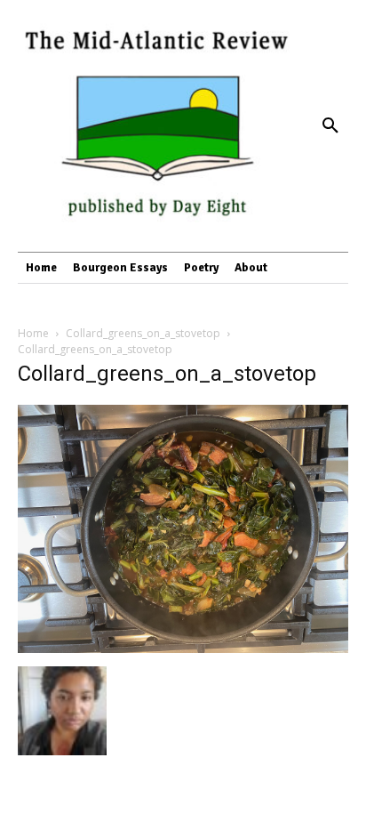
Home (33, 333)
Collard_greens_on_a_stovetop (143, 333)
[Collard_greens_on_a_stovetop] (183, 648)
